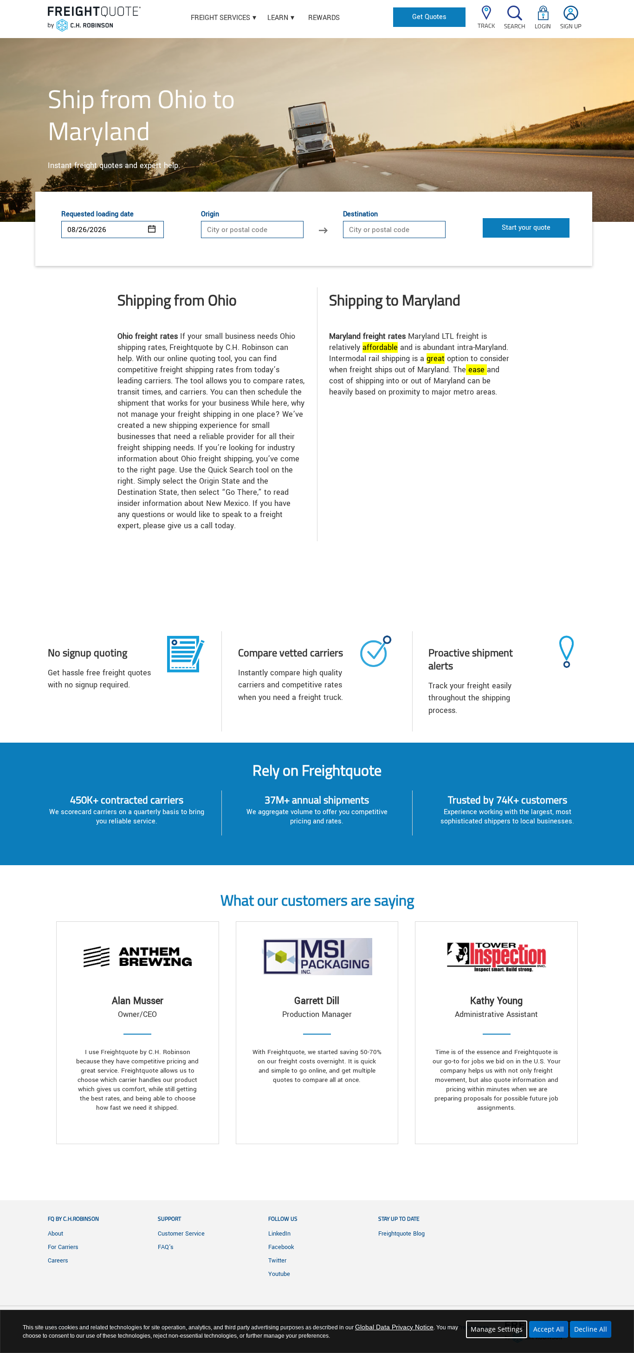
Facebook (281, 1247)
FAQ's (166, 1247)
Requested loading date (97, 214)
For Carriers (63, 1247)
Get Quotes (429, 17)
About (55, 1234)
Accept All (548, 1329)
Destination (360, 214)
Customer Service (181, 1234)
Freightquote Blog (401, 1234)
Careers (58, 1260)
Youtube (279, 1274)
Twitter (277, 1260)
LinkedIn (279, 1234)
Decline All (590, 1329)
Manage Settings (497, 1329)
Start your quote (526, 228)
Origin (210, 214)
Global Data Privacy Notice (394, 1327)
